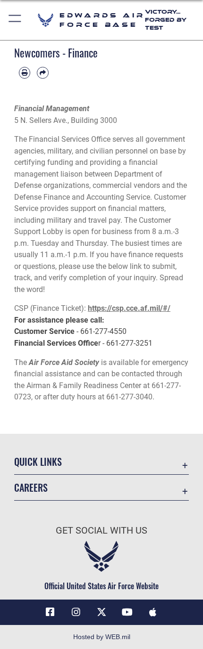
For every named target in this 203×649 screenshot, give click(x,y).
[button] (15, 20)
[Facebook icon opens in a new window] (50, 612)
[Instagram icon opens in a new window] (76, 612)
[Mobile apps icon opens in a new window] (153, 612)
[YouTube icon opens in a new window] (127, 612)
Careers (31, 488)
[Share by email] (42, 72)
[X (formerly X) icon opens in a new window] (101, 612)
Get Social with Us (101, 530)
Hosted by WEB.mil (101, 637)
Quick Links (38, 462)
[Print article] (24, 72)
